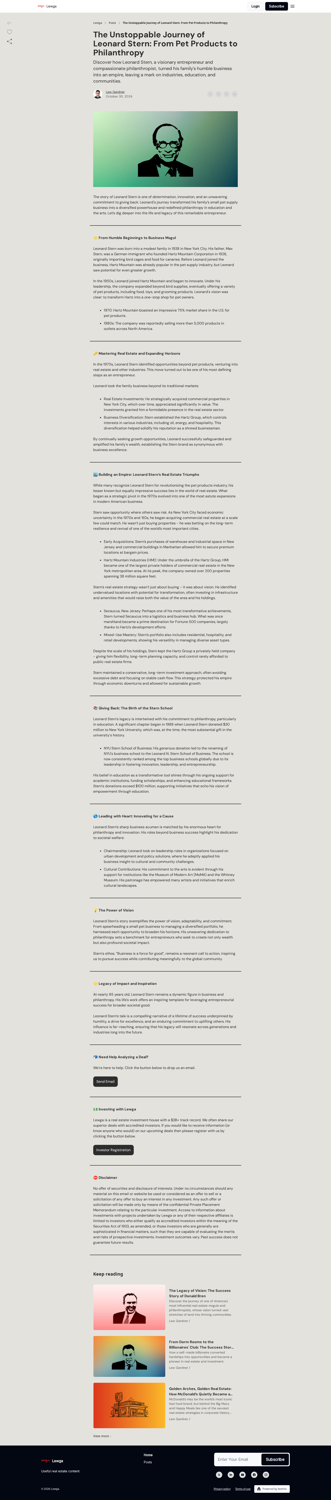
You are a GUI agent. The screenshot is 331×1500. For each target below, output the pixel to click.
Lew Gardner (115, 92)
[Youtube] (242, 1475)
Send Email (105, 1081)
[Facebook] (254, 1475)
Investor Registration (113, 1150)
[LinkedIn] (231, 1475)
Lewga (97, 23)
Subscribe (276, 6)
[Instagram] (266, 1475)
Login (256, 6)
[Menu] (292, 5)
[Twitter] (219, 1475)
